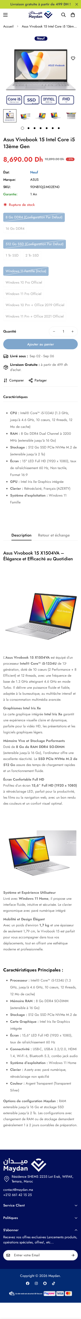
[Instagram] (36, 1283)
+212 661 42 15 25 (17, 1194)
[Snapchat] (45, 1283)
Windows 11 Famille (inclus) (26, 271)
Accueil (8, 26)
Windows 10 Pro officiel (24, 282)
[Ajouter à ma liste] (73, 58)
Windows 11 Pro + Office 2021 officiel (35, 316)
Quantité (9, 331)
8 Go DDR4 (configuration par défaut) (34, 217)
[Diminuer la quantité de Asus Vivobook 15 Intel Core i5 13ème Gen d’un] (54, 331)
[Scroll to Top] (73, 1296)
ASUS (34, 179)
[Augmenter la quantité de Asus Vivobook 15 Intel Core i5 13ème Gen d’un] (73, 331)
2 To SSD (32, 255)
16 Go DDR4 (15, 228)
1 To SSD (12, 255)
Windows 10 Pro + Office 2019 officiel (35, 304)
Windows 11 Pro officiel (23, 293)
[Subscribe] (73, 1255)
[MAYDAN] (40, 15)
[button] (73, 15)
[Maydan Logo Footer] (40, 1165)
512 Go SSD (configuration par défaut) (35, 244)
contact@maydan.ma (18, 1189)
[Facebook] (27, 1283)
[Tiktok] (53, 1283)
